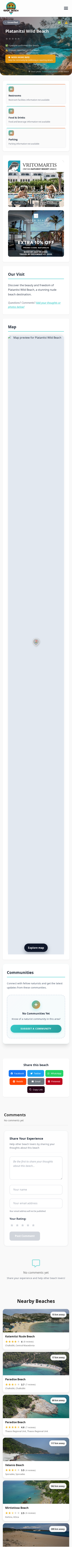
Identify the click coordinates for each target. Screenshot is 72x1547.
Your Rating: (18, 1219)
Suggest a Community (36, 1028)
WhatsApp (56, 1073)
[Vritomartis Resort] (36, 184)
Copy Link (38, 1089)
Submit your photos (50, 71)
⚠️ (66, 22)
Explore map (36, 947)
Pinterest (55, 1081)
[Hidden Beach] (36, 233)
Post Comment (25, 1236)
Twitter (37, 1073)
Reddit (19, 1081)
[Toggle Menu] (66, 8)
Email (37, 1081)
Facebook (19, 1073)
